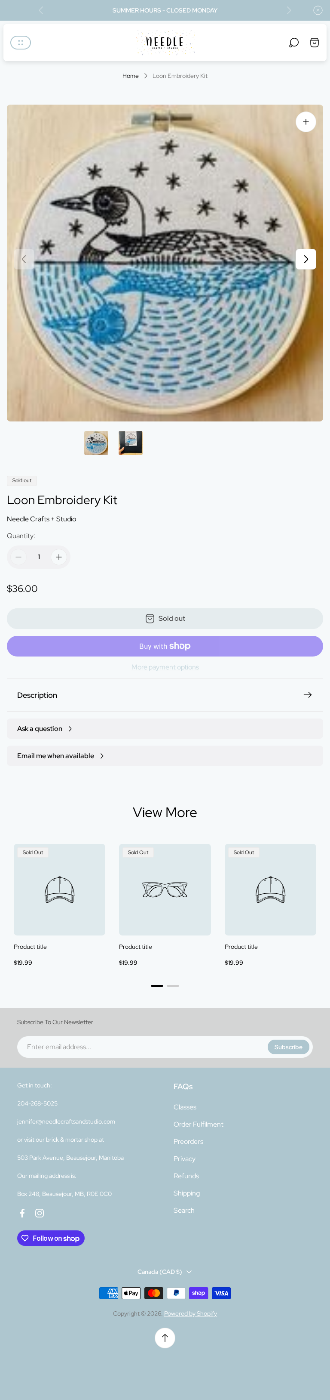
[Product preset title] (59, 889)
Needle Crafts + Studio (41, 518)
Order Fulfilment (198, 1124)
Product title (30, 947)
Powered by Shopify (190, 1313)
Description (37, 695)
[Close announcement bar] (318, 10)
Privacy (185, 1158)
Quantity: (21, 535)
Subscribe (288, 1047)
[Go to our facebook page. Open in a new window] (22, 1213)
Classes (185, 1107)
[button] (157, 986)
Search (184, 1210)
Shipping (187, 1193)
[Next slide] (289, 10)
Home (130, 76)
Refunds (186, 1175)
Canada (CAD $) (160, 1272)
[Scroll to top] (165, 1338)
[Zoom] (306, 122)
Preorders (188, 1141)
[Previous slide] (41, 10)
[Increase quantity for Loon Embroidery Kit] (59, 557)
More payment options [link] (165, 667)
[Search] (293, 42)
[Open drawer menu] (20, 43)
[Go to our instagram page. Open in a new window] (39, 1213)
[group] (96, 443)
